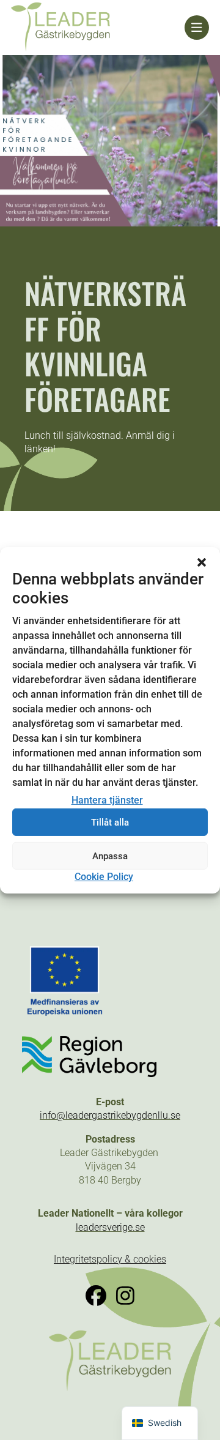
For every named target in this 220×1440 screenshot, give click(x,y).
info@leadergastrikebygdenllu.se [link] (110, 1115)
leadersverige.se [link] (110, 1227)
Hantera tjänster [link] (107, 800)
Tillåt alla (110, 822)
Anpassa (110, 856)
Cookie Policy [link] (104, 876)
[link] (98, 27)
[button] (202, 562)
